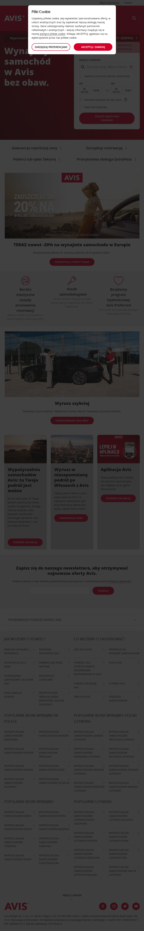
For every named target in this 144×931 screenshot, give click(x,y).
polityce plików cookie (52, 33)
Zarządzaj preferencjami (51, 47)
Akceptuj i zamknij (93, 47)
